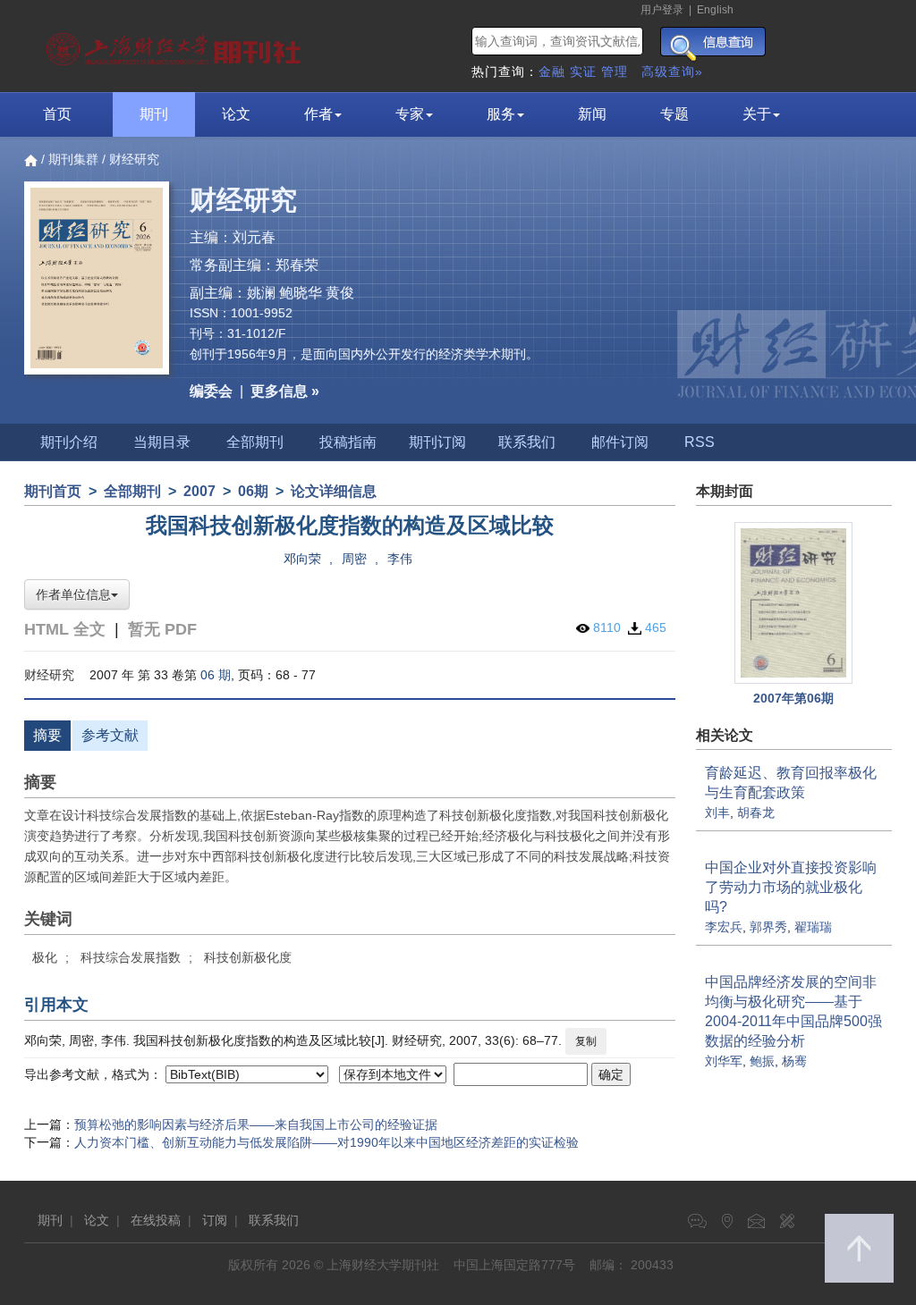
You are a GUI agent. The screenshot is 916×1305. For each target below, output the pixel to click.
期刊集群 (73, 159)
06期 (253, 491)
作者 (318, 114)
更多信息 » (284, 391)
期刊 (154, 114)
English (715, 10)
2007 (199, 491)
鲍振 (762, 1061)
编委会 (211, 391)
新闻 (592, 114)
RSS (699, 442)
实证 (583, 71)
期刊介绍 (69, 442)
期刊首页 (52, 491)
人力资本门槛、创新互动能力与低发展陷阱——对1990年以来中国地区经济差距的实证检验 (326, 1142)
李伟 (399, 558)
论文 (236, 114)
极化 (44, 957)
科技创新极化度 (248, 957)
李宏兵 (723, 927)
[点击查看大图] (794, 603)
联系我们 (527, 442)
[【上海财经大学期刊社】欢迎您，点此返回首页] (176, 45)
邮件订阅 (620, 442)
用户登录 (661, 10)
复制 (586, 1041)
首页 (57, 114)
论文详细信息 (334, 491)
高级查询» (672, 71)
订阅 (214, 1220)
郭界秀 (768, 927)
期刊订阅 (437, 442)
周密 (354, 558)
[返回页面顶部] (859, 1248)
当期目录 (162, 442)
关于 (756, 114)
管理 (614, 71)
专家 (409, 114)
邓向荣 (302, 558)
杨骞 (794, 1061)
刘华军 (723, 1061)
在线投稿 (156, 1220)
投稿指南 (348, 442)
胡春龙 (756, 812)
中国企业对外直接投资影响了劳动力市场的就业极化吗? (791, 887)
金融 (552, 71)
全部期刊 (255, 442)
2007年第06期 (793, 698)
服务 (501, 114)
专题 (674, 114)
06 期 (215, 675)
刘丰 (717, 812)
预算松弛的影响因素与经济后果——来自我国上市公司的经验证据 (255, 1124)
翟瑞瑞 (813, 927)
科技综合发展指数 (131, 957)
